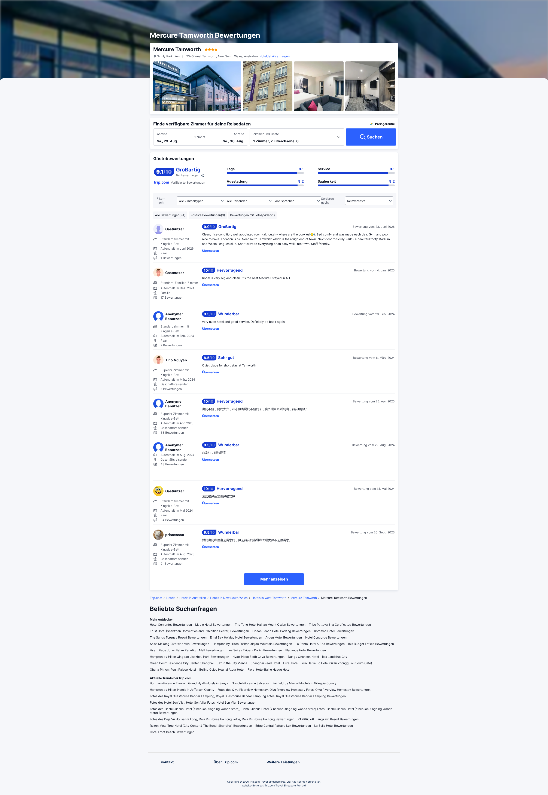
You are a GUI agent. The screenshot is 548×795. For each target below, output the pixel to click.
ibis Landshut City (334, 656)
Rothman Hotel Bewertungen (334, 631)
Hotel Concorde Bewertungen (326, 637)
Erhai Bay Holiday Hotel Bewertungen (236, 637)
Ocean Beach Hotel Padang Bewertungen (281, 631)
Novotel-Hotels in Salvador (250, 683)
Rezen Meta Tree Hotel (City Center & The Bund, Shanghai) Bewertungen (201, 725)
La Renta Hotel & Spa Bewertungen (320, 644)
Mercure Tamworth (303, 598)
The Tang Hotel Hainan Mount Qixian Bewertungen (270, 624)
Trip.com (156, 598)
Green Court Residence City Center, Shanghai (181, 663)
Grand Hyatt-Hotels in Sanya (208, 683)
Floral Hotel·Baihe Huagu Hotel (269, 669)
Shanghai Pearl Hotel (265, 663)
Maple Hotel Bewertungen (213, 624)
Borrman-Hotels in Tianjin (167, 683)
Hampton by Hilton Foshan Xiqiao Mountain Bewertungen (252, 644)
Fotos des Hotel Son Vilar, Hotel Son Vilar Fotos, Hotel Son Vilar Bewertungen (203, 702)
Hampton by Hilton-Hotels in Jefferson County (182, 689)
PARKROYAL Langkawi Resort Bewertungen (328, 719)
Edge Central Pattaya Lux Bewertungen (283, 725)
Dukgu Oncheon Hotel (303, 656)
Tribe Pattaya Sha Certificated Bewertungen (340, 624)
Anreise (162, 134)
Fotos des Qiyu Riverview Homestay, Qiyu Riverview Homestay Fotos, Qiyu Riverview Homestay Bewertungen (294, 689)
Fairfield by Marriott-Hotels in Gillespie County (305, 683)
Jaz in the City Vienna (232, 663)
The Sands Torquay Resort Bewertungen (178, 637)
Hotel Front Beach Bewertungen (172, 732)
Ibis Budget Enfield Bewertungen (371, 644)
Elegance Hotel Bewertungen (305, 650)
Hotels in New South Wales (228, 598)
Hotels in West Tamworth (269, 598)
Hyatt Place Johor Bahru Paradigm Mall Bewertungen (187, 650)
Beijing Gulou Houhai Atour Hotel (221, 669)
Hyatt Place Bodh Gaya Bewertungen (258, 656)
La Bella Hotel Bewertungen (333, 725)
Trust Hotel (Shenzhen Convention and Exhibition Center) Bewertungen (199, 631)
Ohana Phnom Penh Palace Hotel (173, 669)
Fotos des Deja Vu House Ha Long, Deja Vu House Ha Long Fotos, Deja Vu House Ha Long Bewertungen (222, 719)
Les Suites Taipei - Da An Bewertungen (255, 650)
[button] (443, 7)
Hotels (170, 598)
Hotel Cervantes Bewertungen (171, 624)
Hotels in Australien (192, 598)
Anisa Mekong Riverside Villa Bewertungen (179, 644)
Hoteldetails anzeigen (274, 56)
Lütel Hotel (290, 663)
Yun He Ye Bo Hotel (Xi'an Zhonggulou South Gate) (337, 663)
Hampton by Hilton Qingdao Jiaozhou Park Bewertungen (189, 656)
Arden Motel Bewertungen (283, 637)
